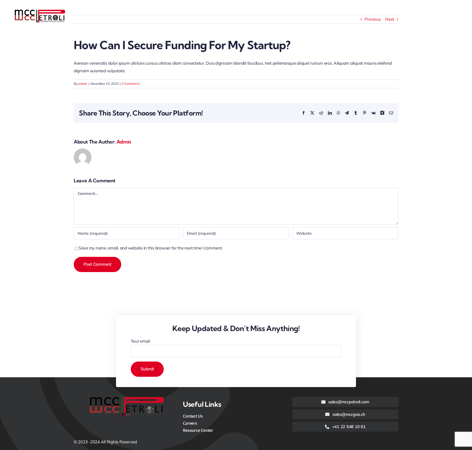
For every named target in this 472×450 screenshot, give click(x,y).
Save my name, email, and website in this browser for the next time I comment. (151, 247)
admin (82, 84)
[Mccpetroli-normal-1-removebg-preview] (40, 11)
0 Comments (130, 84)
